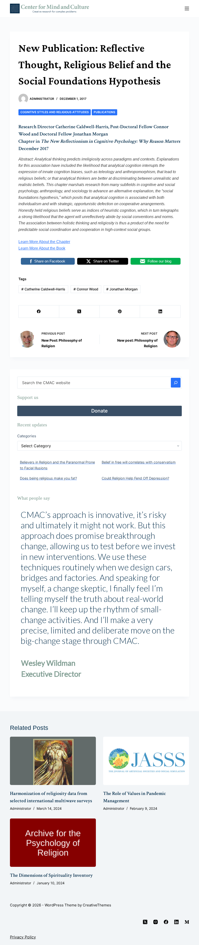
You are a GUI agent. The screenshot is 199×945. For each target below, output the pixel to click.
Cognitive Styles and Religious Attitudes (54, 112)
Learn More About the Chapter (44, 242)
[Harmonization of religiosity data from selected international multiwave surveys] (53, 761)
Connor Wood (86, 289)
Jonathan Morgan (122, 289)
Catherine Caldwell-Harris (43, 289)
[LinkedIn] (160, 311)
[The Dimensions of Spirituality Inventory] (53, 842)
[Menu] (187, 8)
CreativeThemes (97, 905)
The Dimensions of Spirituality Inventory (51, 875)
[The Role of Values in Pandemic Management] (146, 761)
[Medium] (187, 922)
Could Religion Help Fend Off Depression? (135, 478)
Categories (26, 436)
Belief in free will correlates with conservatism (139, 462)
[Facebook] (39, 311)
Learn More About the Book (41, 248)
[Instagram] (155, 922)
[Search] (176, 383)
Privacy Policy (23, 937)
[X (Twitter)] (79, 311)
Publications (104, 112)
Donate (99, 411)
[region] (99, 597)
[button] (25, 598)
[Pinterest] (120, 311)
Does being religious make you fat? (48, 478)
